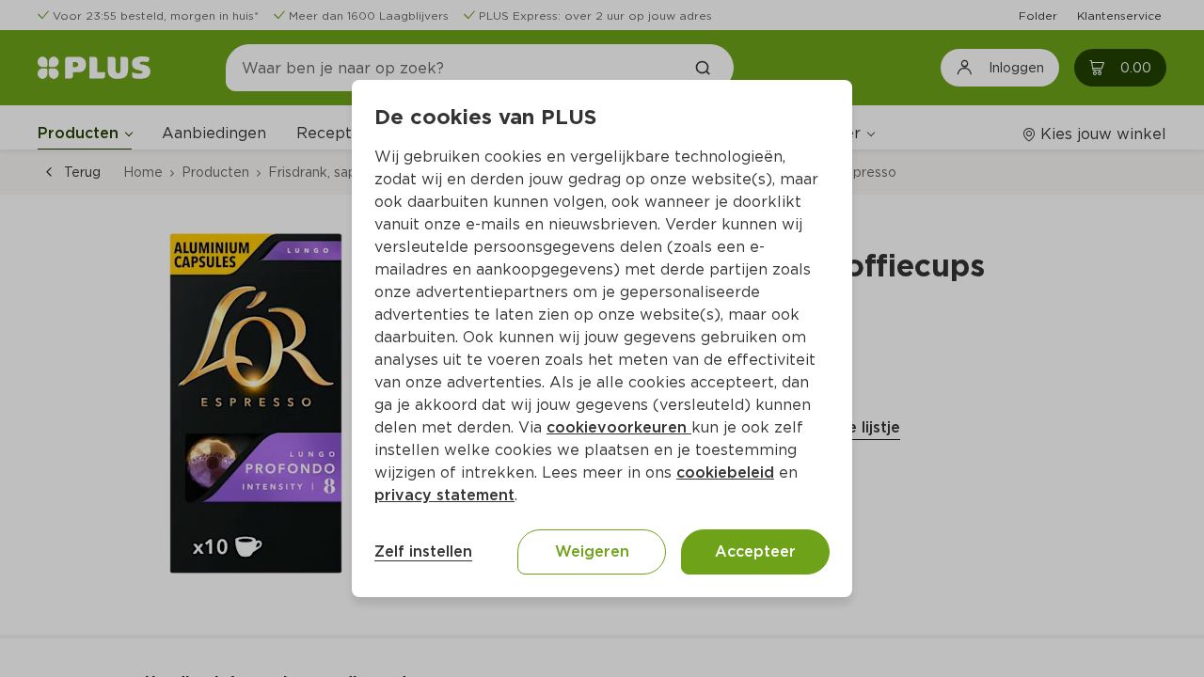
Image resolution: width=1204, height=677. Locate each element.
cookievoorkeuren (619, 427)
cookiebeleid (725, 472)
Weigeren (592, 551)
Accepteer (755, 551)
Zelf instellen (423, 551)
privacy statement (444, 495)
